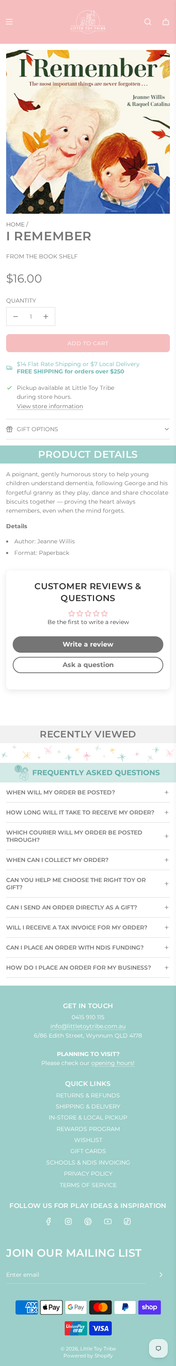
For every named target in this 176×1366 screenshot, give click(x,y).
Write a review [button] (88, 644)
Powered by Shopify (88, 1355)
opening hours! (113, 1063)
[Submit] (161, 1275)
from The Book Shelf (42, 256)
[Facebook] (49, 1221)
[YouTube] (108, 1221)
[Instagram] (68, 1221)
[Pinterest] (88, 1221)
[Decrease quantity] (16, 317)
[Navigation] (9, 22)
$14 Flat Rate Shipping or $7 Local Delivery (78, 367)
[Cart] (166, 22)
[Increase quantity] (46, 317)
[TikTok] (127, 1221)
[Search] (148, 22)
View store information (50, 406)
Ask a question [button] (88, 665)
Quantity (21, 300)
